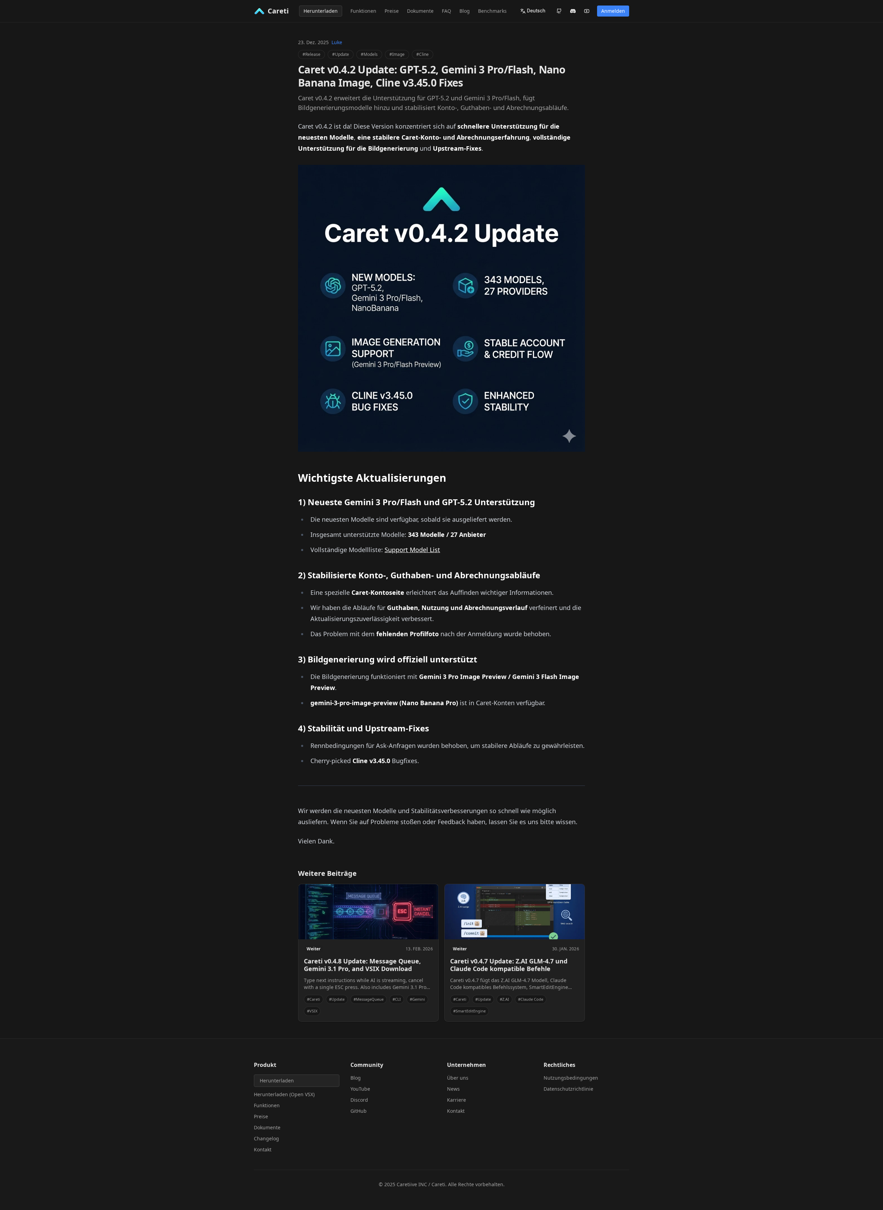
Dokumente (420, 11)
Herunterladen (321, 11)
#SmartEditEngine (469, 1010)
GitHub (358, 1111)
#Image (397, 54)
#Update (340, 54)
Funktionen (363, 11)
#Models (369, 54)
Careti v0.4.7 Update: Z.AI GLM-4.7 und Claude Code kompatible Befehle (508, 965)
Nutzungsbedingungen (571, 1077)
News (453, 1089)
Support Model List (412, 550)
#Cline (422, 54)
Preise (392, 11)
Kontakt (262, 1149)
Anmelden (613, 11)
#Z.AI (504, 999)
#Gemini (417, 999)
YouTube (360, 1089)
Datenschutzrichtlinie (568, 1089)
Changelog (266, 1138)
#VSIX (312, 1010)
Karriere (456, 1100)
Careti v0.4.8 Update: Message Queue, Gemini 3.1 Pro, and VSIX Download (362, 965)
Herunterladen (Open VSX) (284, 1094)
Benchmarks (492, 11)
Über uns (457, 1077)
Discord (359, 1100)
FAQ (446, 11)
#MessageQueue (369, 999)
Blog (464, 11)
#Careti (313, 999)
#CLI (397, 999)
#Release (311, 54)
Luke (336, 42)
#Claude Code (530, 999)
